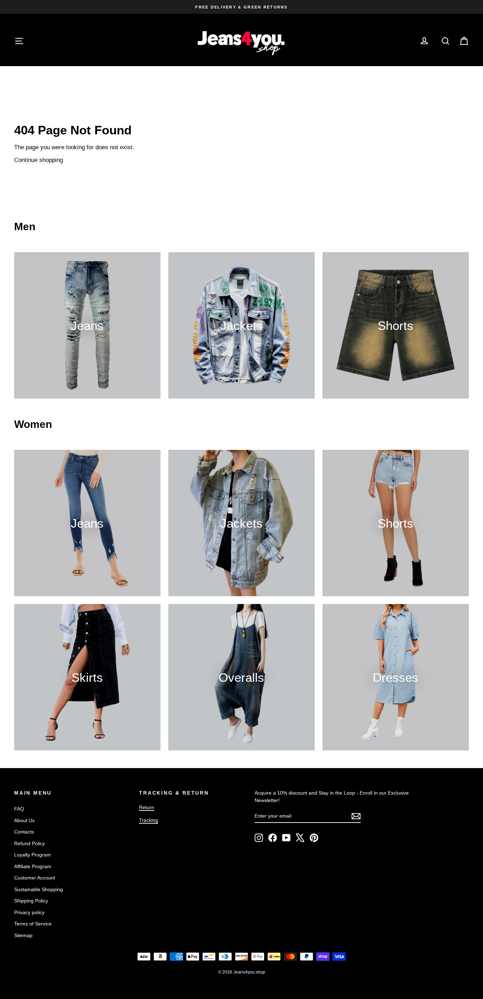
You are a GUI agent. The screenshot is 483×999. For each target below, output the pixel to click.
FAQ (19, 809)
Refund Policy (29, 843)
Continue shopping (38, 160)
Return (146, 807)
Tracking (148, 820)
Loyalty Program (32, 855)
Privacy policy (29, 912)
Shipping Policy (31, 901)
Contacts (24, 832)
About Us (24, 820)
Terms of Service (33, 924)
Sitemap (23, 935)
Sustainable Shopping (38, 889)
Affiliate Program (32, 866)
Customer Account (34, 878)
